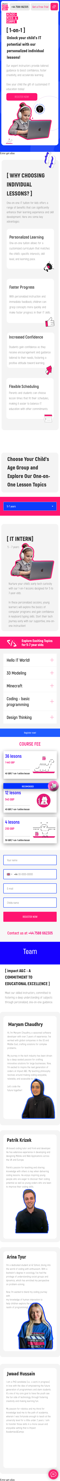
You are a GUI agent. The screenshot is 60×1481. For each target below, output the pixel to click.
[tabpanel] (30, 576)
